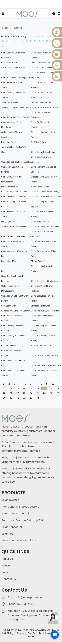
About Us (7, 559)
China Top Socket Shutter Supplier (16, 162)
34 (37, 397)
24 (31, 393)
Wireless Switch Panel (40, 63)
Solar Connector (12, 527)
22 (17, 393)
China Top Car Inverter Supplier (44, 355)
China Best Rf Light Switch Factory (46, 281)
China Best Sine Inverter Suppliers (46, 365)
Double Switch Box (9, 187)
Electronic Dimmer (9, 345)
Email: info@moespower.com (25, 597)
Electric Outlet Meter (39, 261)
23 (24, 393)
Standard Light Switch (40, 306)
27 (51, 393)
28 (57, 393)
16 (37, 388)
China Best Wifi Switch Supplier (44, 152)
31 (17, 397)
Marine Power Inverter (40, 187)
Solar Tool (8, 534)
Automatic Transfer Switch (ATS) (22, 520)
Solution (6, 565)
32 (24, 397)
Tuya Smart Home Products (19, 540)
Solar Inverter (10, 500)
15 (31, 388)
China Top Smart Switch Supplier (45, 226)
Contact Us (9, 579)
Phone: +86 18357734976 (23, 604)
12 (11, 388)
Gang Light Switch (9, 221)
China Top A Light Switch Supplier (15, 117)
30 (11, 397)
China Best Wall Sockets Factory (45, 192)
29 (4, 397)
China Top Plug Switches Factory (45, 311)
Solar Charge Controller (16, 513)
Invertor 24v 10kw (9, 261)
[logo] (28, 13)
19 (57, 388)
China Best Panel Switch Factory (45, 68)
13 (17, 388)
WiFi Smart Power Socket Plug (14, 192)
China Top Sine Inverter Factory (44, 107)
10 (53, 384)
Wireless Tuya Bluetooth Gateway (15, 311)
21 (11, 393)
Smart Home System (10, 102)
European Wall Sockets (41, 102)
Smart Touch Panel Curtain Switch (16, 107)
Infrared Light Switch (40, 221)
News (5, 572)
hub (3, 271)
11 (4, 388)
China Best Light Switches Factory (16, 236)
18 (51, 388)
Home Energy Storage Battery (20, 507)
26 (44, 393)
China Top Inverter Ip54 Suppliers (15, 78)
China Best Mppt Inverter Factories (46, 197)
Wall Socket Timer (9, 63)
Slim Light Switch (8, 306)
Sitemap (48, 633)
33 (31, 397)
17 (44, 388)
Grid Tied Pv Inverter (40, 142)
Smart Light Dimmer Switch (13, 68)
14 (24, 388)
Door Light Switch (9, 142)
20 (4, 393)
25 (37, 393)
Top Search (34, 633)
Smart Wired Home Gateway (13, 226)
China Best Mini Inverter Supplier (15, 197)
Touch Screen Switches (41, 345)
